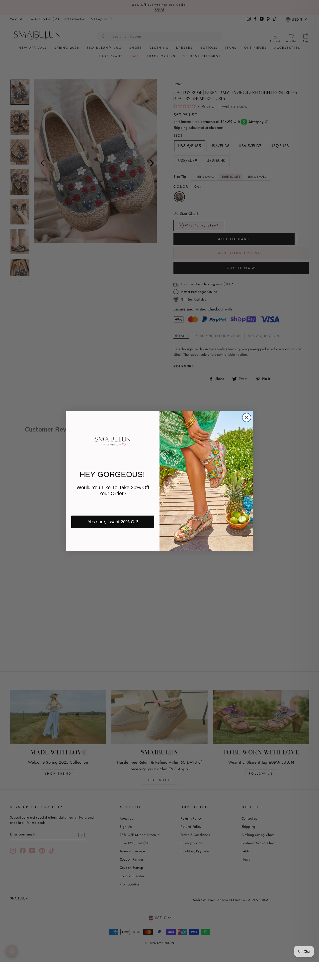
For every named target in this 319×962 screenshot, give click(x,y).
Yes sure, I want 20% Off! (113, 521)
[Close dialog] (246, 417)
